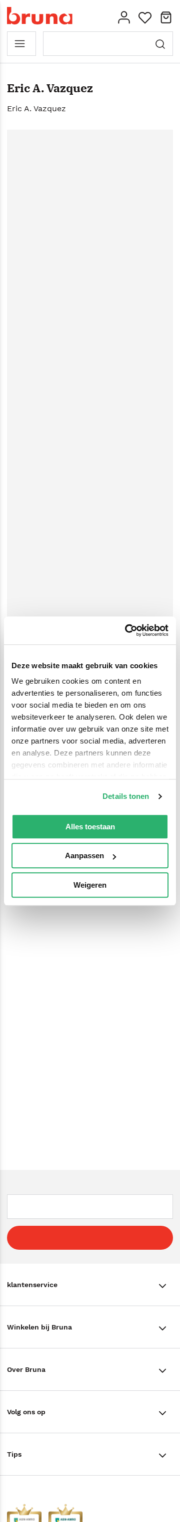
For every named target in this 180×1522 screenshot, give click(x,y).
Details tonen (125, 796)
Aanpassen (84, 855)
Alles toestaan (90, 826)
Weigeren (90, 885)
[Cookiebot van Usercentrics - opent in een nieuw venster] (127, 630)
